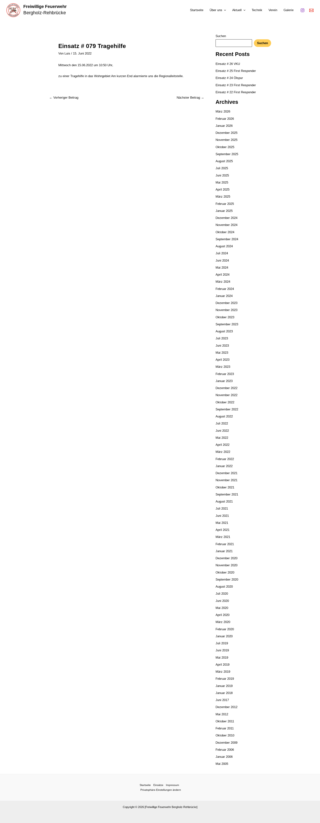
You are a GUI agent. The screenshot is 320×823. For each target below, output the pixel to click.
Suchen (221, 36)
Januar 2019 (224, 686)
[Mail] (311, 10)
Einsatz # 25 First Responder (236, 71)
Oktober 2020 (225, 572)
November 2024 (226, 225)
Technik (257, 10)
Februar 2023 (225, 374)
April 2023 (222, 359)
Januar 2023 (224, 381)
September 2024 (227, 239)
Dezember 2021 (226, 473)
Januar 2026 (224, 126)
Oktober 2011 (225, 721)
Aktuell (237, 10)
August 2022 (224, 416)
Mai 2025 (222, 182)
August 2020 (224, 586)
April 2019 (222, 664)
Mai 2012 (222, 714)
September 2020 (227, 579)
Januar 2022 (224, 466)
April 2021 (222, 530)
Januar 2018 (224, 693)
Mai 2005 (222, 764)
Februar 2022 (225, 459)
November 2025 (226, 140)
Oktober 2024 (225, 232)
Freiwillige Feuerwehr (45, 6)
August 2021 (224, 501)
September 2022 (227, 409)
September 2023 (227, 324)
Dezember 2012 (226, 707)
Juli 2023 (222, 338)
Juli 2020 (222, 593)
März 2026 (223, 111)
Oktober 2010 (225, 735)
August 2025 (224, 161)
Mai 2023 (222, 352)
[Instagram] (302, 10)
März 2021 (223, 537)
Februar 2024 (225, 289)
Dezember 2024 (226, 218)
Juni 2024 (222, 260)
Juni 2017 (222, 700)
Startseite (196, 10)
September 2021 (227, 494)
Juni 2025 (222, 175)
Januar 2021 (224, 551)
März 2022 (223, 452)
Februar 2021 (225, 544)
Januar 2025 (224, 211)
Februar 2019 (225, 678)
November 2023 (226, 310)
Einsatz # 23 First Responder (236, 85)
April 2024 (222, 274)
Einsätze (158, 785)
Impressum (172, 785)
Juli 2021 (222, 508)
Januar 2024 (224, 296)
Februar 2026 (225, 118)
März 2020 (223, 622)
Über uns (216, 10)
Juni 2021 (222, 516)
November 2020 (226, 565)
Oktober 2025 (225, 147)
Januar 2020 (224, 636)
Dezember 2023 (226, 303)
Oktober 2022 (225, 402)
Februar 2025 (225, 204)
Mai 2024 (222, 267)
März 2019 (223, 671)
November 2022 (226, 395)
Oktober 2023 (225, 317)
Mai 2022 (222, 437)
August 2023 (224, 331)
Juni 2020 (222, 601)
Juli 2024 (222, 253)
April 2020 (222, 615)
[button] (224, 10)
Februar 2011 (225, 728)
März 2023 (223, 366)
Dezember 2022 (226, 388)
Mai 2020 (222, 608)
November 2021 (226, 480)
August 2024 (224, 246)
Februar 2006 (225, 749)
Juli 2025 (222, 168)
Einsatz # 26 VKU (228, 64)
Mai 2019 (222, 657)
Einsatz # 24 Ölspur (229, 78)
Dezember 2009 (226, 742)
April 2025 (222, 189)
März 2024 (223, 281)
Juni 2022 (222, 430)
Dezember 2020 (226, 558)
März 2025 (223, 196)
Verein (273, 10)
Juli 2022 (222, 423)
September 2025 (227, 154)
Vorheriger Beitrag (63, 97)
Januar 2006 (224, 756)
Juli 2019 (222, 643)
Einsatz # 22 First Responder (236, 92)
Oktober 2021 (225, 487)
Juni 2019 (222, 650)
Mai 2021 (222, 523)
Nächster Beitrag (190, 97)
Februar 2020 (225, 629)
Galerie (289, 10)
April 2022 (222, 445)
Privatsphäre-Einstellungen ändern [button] (160, 789)
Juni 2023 (222, 345)
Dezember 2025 (226, 133)
